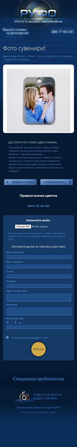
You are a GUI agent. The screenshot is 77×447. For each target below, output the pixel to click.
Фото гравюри (64, 56)
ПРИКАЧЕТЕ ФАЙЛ (38, 220)
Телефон (11, 281)
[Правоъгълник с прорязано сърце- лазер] (20, 182)
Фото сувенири (46, 56)
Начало (21, 56)
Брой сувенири (14, 252)
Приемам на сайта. (30, 337)
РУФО (37, 14)
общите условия (30, 337)
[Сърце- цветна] (56, 182)
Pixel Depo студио (46, 412)
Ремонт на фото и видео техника (38, 397)
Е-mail (9, 271)
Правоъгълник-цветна (17, 59)
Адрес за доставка (16, 290)
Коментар (11, 304)
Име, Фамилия (14, 261)
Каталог (32, 56)
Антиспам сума (15, 318)
